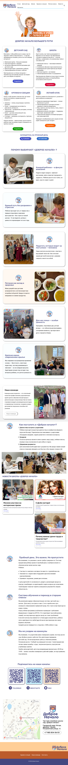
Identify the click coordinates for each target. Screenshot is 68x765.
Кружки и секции (42, 4)
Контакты (20, 7)
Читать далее (5, 510)
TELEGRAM (17, 688)
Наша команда (36, 755)
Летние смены (52, 4)
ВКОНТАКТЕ (35, 688)
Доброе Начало (35, 761)
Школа (33, 4)
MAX (49, 688)
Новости (60, 4)
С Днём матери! (43, 503)
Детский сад (26, 4)
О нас (19, 4)
